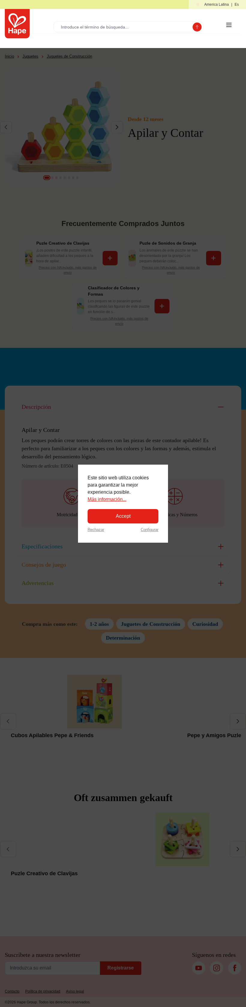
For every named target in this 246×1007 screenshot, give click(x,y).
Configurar (149, 529)
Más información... (107, 499)
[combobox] (124, 27)
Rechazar (96, 529)
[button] (217, 4)
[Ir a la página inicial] (17, 23)
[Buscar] (197, 27)
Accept (123, 516)
